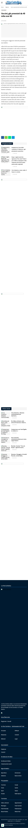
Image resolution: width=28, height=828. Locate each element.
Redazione (3, 734)
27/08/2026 (15, 153)
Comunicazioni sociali (6, 764)
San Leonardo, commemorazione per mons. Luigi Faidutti (19, 439)
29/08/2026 (14, 417)
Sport (2, 790)
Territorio (3, 785)
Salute (16, 790)
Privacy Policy (16, 823)
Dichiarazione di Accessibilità (7, 823)
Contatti (17, 734)
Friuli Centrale (18, 805)
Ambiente (3, 775)
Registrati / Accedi (6, 721)
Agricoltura (4, 772)
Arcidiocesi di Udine (6, 761)
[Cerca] (26, 2)
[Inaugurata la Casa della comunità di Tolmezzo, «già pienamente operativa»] (5, 150)
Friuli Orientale (4, 808)
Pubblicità (3, 749)
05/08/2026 (15, 174)
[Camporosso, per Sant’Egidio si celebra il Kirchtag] (5, 432)
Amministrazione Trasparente (7, 825)
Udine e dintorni (5, 802)
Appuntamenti (18, 802)
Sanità (16, 787)
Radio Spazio (18, 793)
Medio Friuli (17, 811)
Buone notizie (18, 775)
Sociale (3, 793)
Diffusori (17, 730)
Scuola (16, 785)
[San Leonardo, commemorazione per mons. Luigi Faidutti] (5, 440)
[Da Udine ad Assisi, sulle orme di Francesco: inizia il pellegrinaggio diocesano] (5, 423)
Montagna (3, 805)
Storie (2, 787)
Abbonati (3, 738)
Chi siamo (3, 730)
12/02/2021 (3, 20)
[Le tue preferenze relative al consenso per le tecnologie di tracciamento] (2, 825)
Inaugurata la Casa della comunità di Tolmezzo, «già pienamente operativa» (19, 149)
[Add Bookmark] (8, 20)
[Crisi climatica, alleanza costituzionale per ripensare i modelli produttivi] (5, 415)
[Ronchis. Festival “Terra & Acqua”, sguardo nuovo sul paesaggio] (5, 448)
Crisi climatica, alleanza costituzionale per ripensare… (17, 414)
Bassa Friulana (4, 811)
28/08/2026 (14, 424)
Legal (16, 738)
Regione (4, 10)
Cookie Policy (22, 823)
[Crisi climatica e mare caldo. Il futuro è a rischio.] (5, 172)
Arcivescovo (17, 772)
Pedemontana (18, 808)
